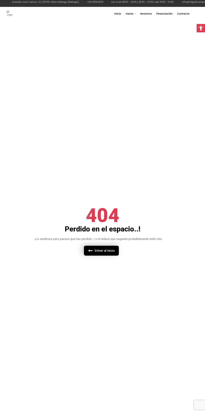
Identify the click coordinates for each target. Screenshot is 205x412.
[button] (201, 28)
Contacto (183, 13)
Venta (129, 13)
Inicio (117, 13)
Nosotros (146, 13)
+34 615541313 (95, 2)
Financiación (164, 13)
